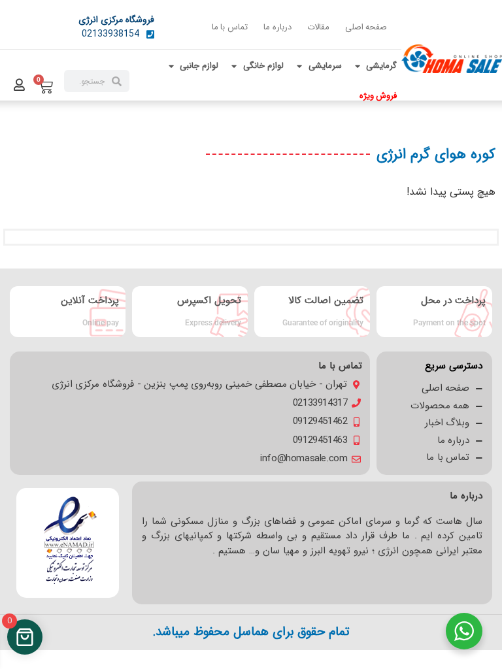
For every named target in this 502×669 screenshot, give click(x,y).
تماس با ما (230, 27)
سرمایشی (325, 66)
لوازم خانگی (263, 66)
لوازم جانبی (199, 66)
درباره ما (277, 27)
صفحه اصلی (366, 27)
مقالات (318, 27)
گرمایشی (381, 66)
